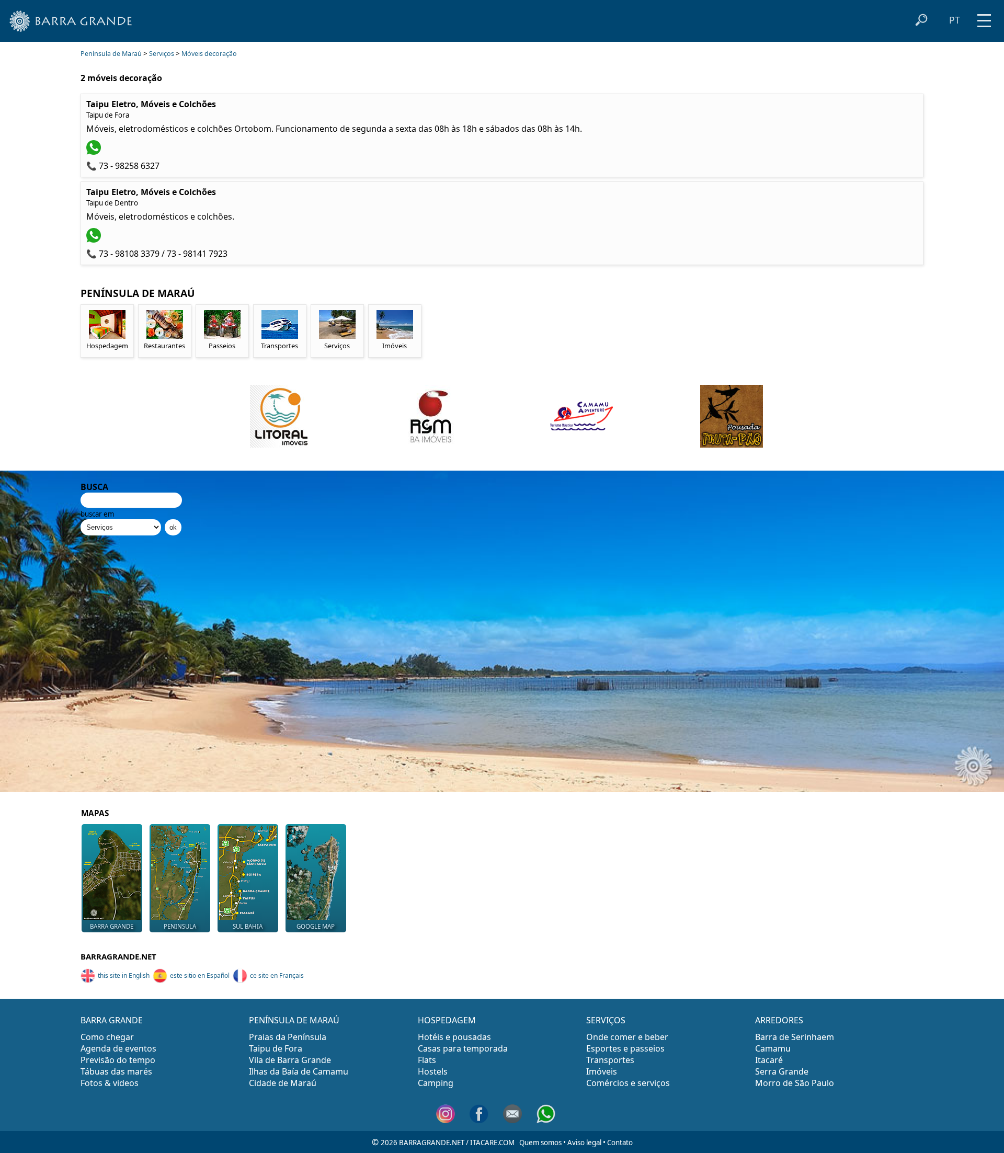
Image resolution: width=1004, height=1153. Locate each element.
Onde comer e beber (627, 1037)
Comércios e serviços (628, 1083)
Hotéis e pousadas (454, 1037)
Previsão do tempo (118, 1060)
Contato (620, 1142)
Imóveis (601, 1071)
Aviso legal (584, 1142)
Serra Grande (781, 1071)
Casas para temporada (463, 1048)
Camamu (773, 1048)
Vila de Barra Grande (290, 1060)
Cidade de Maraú (282, 1083)
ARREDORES (779, 1020)
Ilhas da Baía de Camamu (298, 1071)
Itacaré (769, 1060)
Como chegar (107, 1037)
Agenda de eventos (118, 1048)
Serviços (161, 53)
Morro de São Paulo (794, 1083)
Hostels (433, 1071)
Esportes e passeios (625, 1048)
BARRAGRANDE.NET (118, 956)
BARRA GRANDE (112, 1020)
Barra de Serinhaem (794, 1037)
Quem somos (540, 1142)
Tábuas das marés (116, 1071)
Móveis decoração (209, 53)
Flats (427, 1060)
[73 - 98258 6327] (95, 151)
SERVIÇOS (605, 1020)
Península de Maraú (111, 53)
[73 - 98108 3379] (95, 239)
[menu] (984, 17)
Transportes (610, 1060)
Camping (435, 1083)
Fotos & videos (110, 1083)
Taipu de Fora (275, 1048)
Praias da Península (287, 1037)
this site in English (124, 975)
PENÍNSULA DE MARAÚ (294, 1020)
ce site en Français (277, 975)
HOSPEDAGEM (447, 1020)
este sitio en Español (200, 975)
